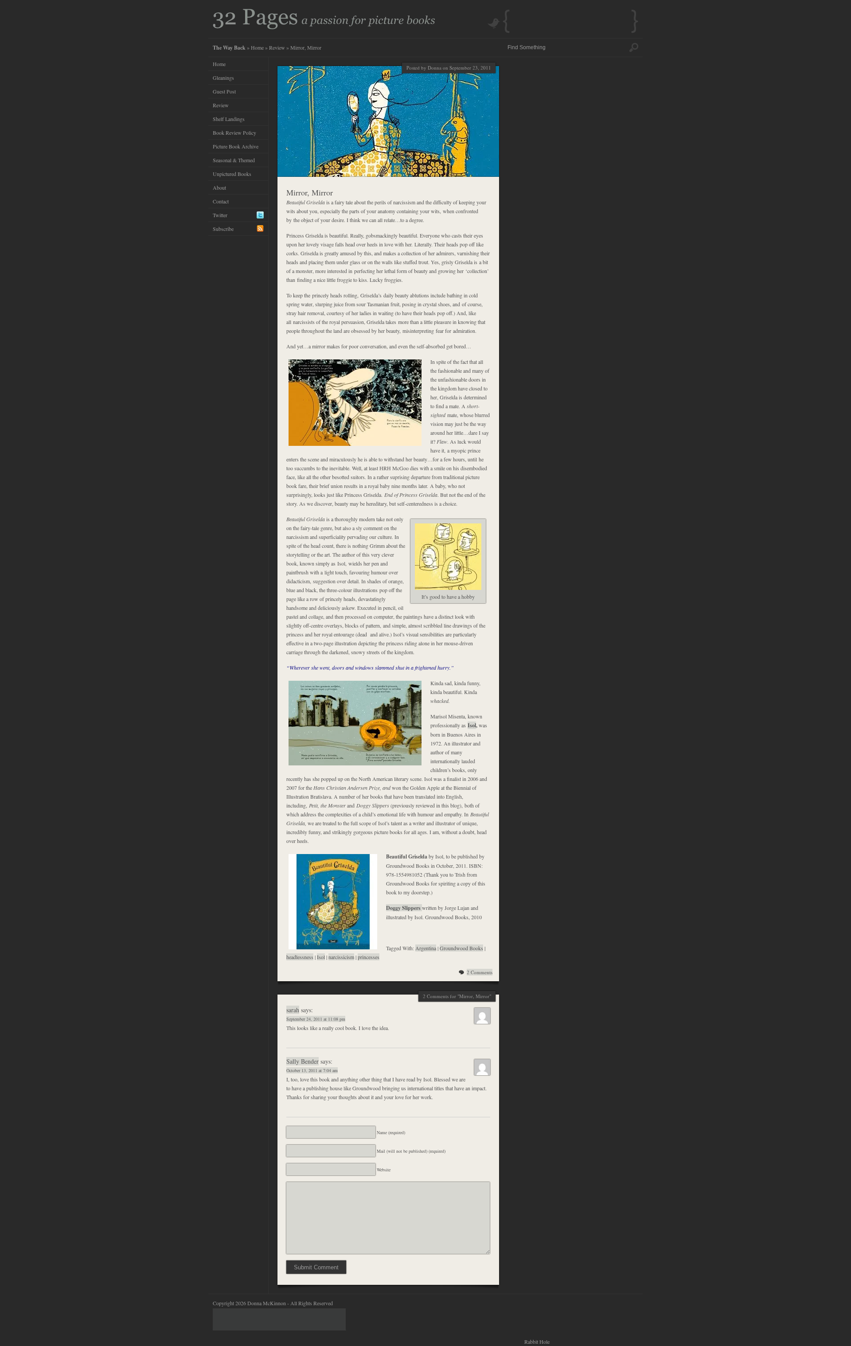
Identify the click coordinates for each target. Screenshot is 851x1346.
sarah (292, 1010)
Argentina (425, 948)
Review (277, 47)
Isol (472, 725)
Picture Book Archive (235, 146)
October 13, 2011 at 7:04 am (312, 1070)
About (219, 187)
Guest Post (224, 91)
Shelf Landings (229, 118)
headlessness (299, 956)
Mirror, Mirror (309, 192)
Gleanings (223, 77)
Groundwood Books (461, 948)
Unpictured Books (232, 173)
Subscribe (223, 228)
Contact (221, 201)
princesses (368, 956)
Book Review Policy (234, 132)
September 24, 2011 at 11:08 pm (315, 1019)
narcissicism (341, 956)
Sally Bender (302, 1061)
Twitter (220, 214)
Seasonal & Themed (234, 160)
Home (257, 47)
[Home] (324, 27)
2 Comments (479, 972)
